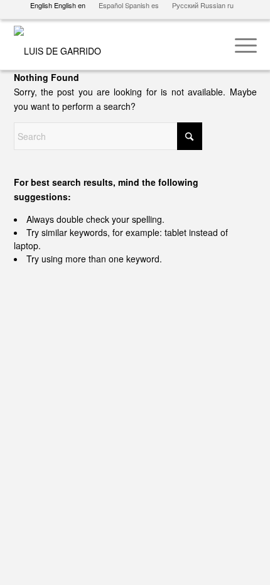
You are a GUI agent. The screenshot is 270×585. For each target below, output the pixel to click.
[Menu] (239, 44)
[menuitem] (239, 44)
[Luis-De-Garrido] (111, 44)
